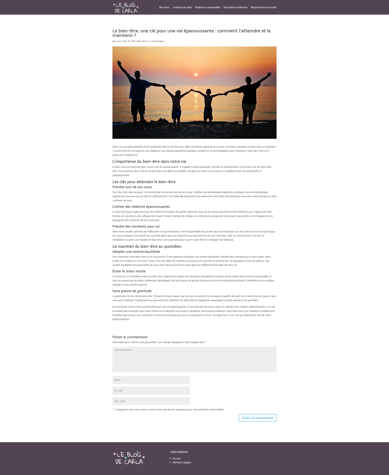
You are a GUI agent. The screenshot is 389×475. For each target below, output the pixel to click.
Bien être (164, 7)
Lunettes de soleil (182, 7)
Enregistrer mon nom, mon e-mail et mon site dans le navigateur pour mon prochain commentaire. (170, 409)
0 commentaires (157, 41)
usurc (118, 41)
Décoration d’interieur (236, 7)
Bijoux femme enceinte (264, 7)
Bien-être (142, 41)
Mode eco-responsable (207, 7)
